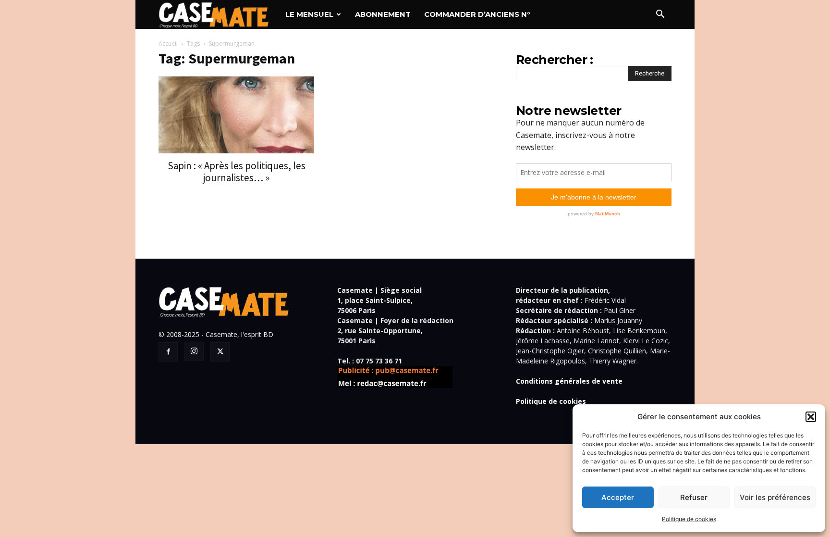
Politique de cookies (689, 519)
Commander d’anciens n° (477, 14)
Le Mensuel (309, 14)
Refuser (694, 497)
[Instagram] (194, 351)
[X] (220, 352)
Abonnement (383, 14)
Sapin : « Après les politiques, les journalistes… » (236, 171)
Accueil (168, 43)
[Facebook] (168, 352)
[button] (811, 417)
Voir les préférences (775, 497)
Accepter (617, 497)
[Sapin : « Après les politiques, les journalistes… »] (236, 114)
